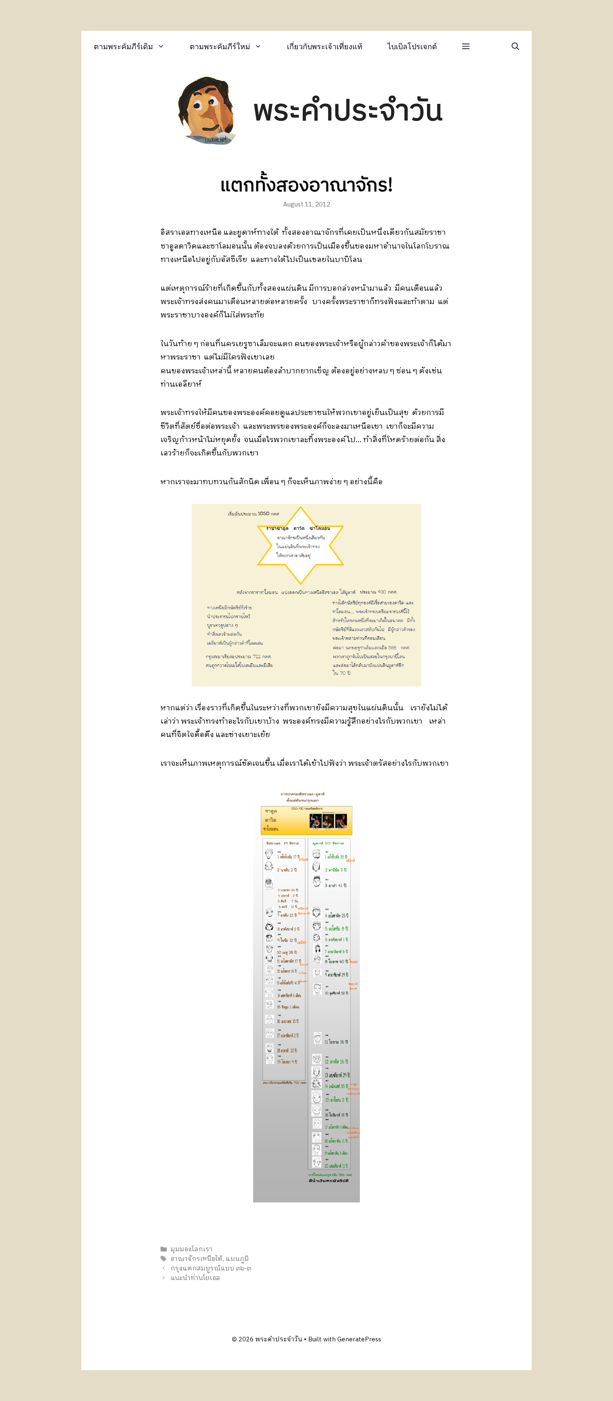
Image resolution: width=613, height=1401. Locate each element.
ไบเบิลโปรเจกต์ (412, 46)
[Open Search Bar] (515, 46)
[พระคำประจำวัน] (207, 112)
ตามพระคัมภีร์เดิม (123, 46)
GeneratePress (359, 1339)
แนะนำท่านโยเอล (195, 1278)
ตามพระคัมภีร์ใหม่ (220, 46)
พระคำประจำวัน (348, 112)
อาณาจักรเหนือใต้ (197, 1259)
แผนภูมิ (237, 1259)
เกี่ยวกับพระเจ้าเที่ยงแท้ (324, 46)
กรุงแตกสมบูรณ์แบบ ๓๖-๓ (211, 1268)
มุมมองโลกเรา (192, 1249)
